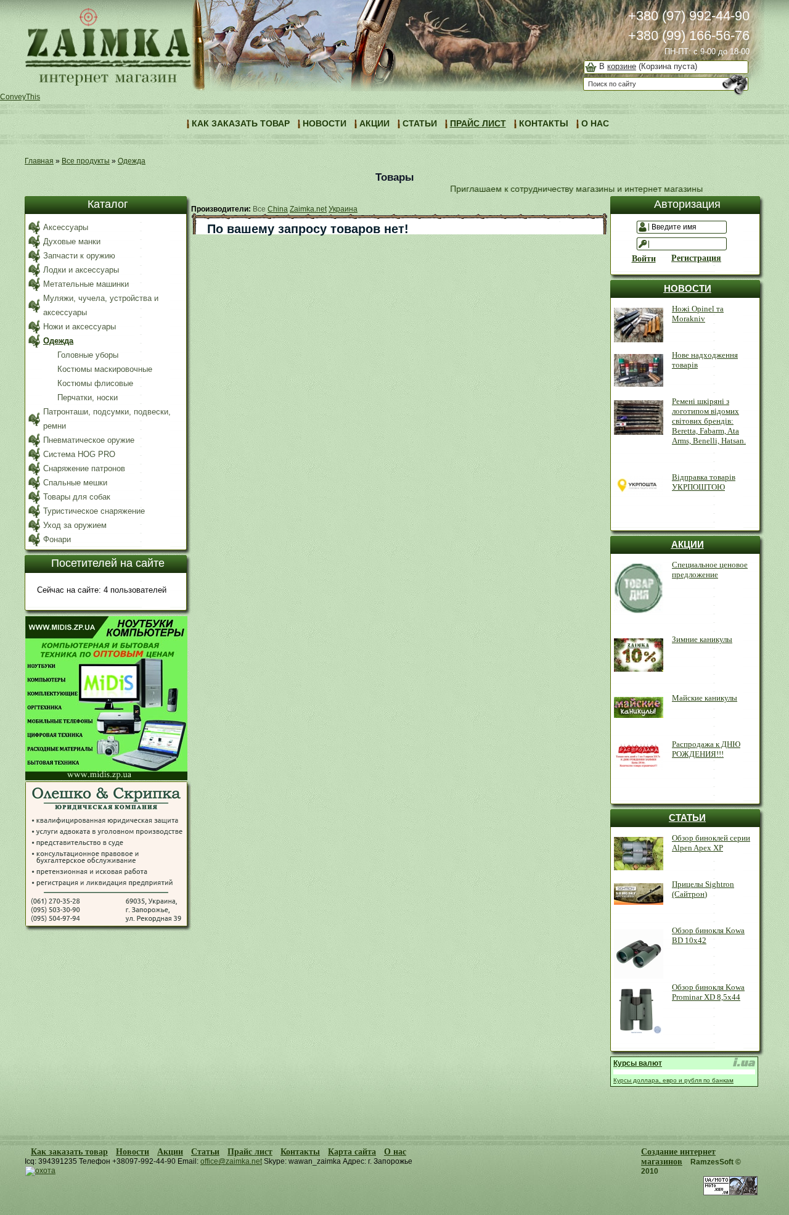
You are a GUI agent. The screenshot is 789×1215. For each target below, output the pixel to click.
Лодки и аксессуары (81, 269)
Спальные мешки (75, 482)
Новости (132, 1151)
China (278, 209)
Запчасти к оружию (79, 255)
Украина (343, 209)
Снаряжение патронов (84, 468)
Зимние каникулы (702, 639)
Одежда (131, 161)
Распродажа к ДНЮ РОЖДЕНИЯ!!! (706, 749)
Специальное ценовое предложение (710, 569)
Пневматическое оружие (88, 440)
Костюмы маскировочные (104, 369)
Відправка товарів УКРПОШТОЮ (703, 482)
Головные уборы (87, 355)
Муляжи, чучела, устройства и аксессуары (100, 305)
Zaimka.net (308, 209)
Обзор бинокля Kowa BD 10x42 (708, 935)
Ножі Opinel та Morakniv (698, 313)
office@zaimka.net (231, 1161)
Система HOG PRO (79, 454)
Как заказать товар (69, 1151)
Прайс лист (249, 1151)
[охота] (40, 1170)
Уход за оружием (75, 525)
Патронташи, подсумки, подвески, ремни (107, 418)
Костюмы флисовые (95, 383)
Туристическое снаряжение (94, 511)
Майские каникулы (704, 697)
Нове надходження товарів (705, 359)
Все (259, 209)
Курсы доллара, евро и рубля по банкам (673, 1080)
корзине (621, 66)
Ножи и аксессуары (79, 326)
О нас (395, 1151)
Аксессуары (65, 227)
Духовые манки (71, 241)
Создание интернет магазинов (678, 1156)
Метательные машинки (86, 284)
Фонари (57, 539)
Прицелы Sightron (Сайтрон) (703, 889)
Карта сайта (352, 1151)
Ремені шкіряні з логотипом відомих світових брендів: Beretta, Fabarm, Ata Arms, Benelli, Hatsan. (709, 421)
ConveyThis (20, 97)
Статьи (205, 1151)
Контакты (300, 1151)
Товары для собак (76, 496)
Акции (170, 1151)
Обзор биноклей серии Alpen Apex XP (711, 842)
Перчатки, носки (87, 397)
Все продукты (86, 161)
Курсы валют (637, 1063)
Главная (39, 161)
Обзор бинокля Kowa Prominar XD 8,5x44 (708, 992)
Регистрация (692, 258)
